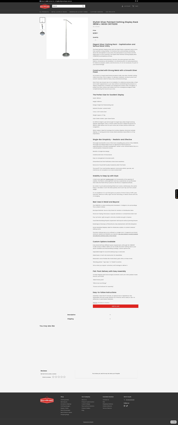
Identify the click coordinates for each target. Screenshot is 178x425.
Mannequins (64, 402)
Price (94, 30)
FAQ (104, 402)
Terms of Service (107, 408)
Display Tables (65, 408)
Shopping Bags (65, 414)
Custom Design (86, 404)
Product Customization (88, 402)
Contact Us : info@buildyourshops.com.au (60, 1)
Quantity (95, 37)
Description (71, 315)
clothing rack (109, 179)
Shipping (95, 302)
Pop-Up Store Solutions (88, 406)
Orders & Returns (107, 406)
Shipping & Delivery (108, 404)
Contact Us (106, 399)
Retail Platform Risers (66, 412)
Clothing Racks (65, 399)
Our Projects (110, 12)
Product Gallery (86, 408)
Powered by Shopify (88, 422)
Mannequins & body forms (79, 12)
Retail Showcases (65, 410)
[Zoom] (67, 38)
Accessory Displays (66, 404)
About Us (44, 1)
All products (44, 12)
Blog (83, 410)
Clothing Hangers (96, 12)
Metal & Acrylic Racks (59, 12)
